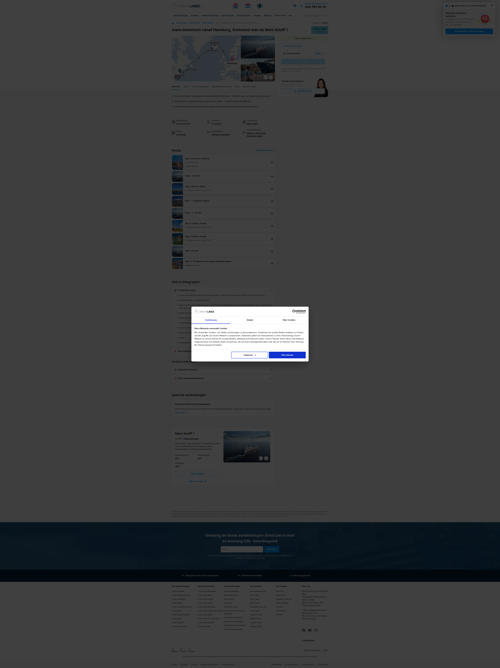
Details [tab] (250, 320)
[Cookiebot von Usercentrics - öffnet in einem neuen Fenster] (294, 311)
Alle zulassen (287, 355)
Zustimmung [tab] (211, 320)
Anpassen (248, 355)
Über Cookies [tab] (289, 320)
